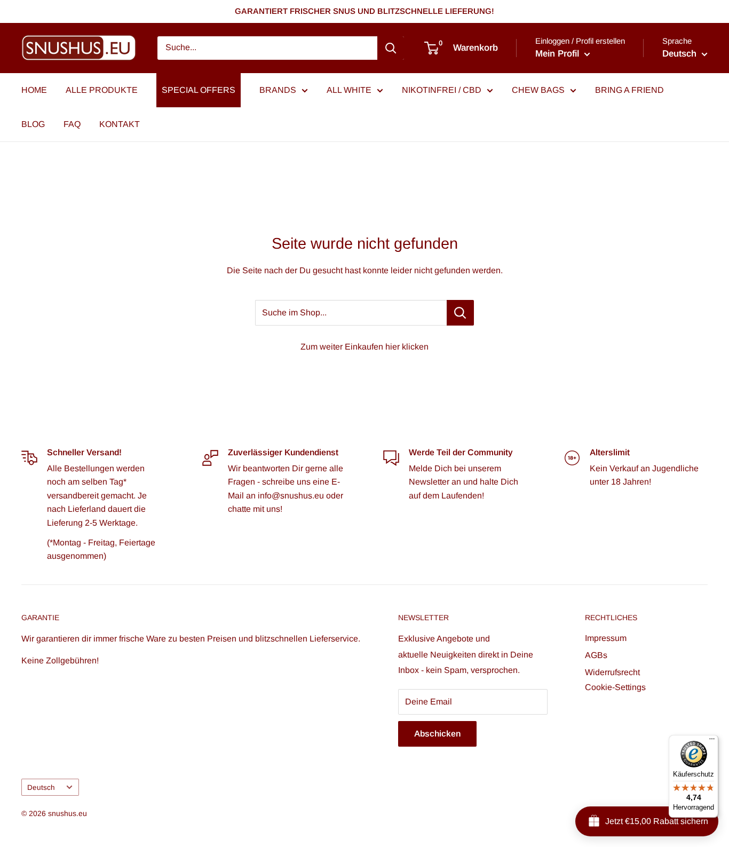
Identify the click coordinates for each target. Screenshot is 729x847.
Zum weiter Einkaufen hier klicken (364, 346)
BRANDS (277, 89)
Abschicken (437, 733)
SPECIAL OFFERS (198, 89)
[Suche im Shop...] (460, 313)
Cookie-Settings (615, 687)
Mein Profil (558, 54)
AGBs (596, 655)
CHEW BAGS (538, 89)
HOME (34, 89)
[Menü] (712, 741)
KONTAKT (119, 124)
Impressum (606, 638)
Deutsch (41, 787)
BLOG (33, 124)
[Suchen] (390, 48)
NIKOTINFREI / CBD (441, 89)
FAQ (72, 124)
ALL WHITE (349, 89)
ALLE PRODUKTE (102, 89)
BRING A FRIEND (629, 89)
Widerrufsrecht (612, 672)
